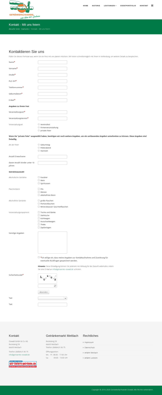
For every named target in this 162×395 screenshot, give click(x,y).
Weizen (43, 192)
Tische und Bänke (48, 212)
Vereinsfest (45, 124)
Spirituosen (45, 183)
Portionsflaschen (47, 203)
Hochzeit (44, 151)
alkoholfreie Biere (47, 195)
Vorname (12, 68)
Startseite (25, 29)
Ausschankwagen (47, 221)
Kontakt (144, 6)
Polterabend (45, 148)
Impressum (89, 342)
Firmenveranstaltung (49, 127)
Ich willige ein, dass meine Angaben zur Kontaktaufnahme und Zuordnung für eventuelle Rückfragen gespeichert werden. (74, 259)
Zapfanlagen (45, 227)
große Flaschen (46, 200)
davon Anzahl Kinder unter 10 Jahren (21, 164)
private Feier (45, 130)
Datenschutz (90, 347)
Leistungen (109, 6)
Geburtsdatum (15, 94)
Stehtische (44, 215)
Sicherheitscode (15, 275)
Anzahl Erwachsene (17, 156)
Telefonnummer (16, 87)
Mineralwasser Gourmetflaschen (54, 207)
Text (10, 298)
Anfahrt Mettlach (91, 352)
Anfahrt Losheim (91, 358)
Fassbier (44, 177)
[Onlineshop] (25, 364)
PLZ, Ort (12, 81)
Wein (42, 180)
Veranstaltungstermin (18, 118)
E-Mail (11, 100)
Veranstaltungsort (16, 112)
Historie (96, 6)
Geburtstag (45, 145)
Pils (41, 189)
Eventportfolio (128, 6)
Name (11, 62)
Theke (43, 224)
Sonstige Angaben (16, 233)
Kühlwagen (45, 218)
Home (85, 6)
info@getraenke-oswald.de (63, 269)
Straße (11, 75)
